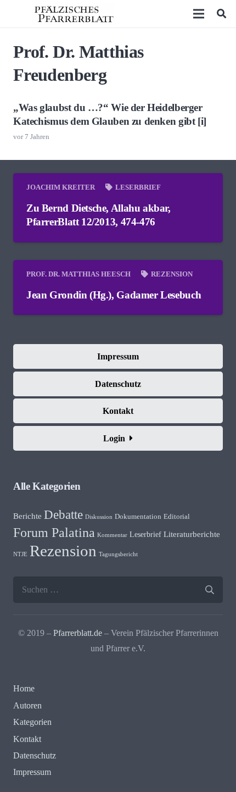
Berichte (27, 516)
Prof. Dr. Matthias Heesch (78, 274)
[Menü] (199, 13)
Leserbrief (138, 187)
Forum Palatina (54, 532)
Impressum (32, 772)
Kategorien (32, 722)
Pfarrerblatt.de (77, 633)
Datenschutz (34, 755)
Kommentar (112, 535)
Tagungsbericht (118, 554)
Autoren (27, 705)
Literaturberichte (192, 534)
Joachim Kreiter (60, 187)
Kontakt (27, 739)
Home (24, 688)
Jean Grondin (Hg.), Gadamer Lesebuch (113, 295)
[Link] (73, 14)
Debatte (63, 514)
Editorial (177, 516)
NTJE (20, 554)
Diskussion (99, 517)
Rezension (172, 274)
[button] (221, 13)
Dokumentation (138, 516)
